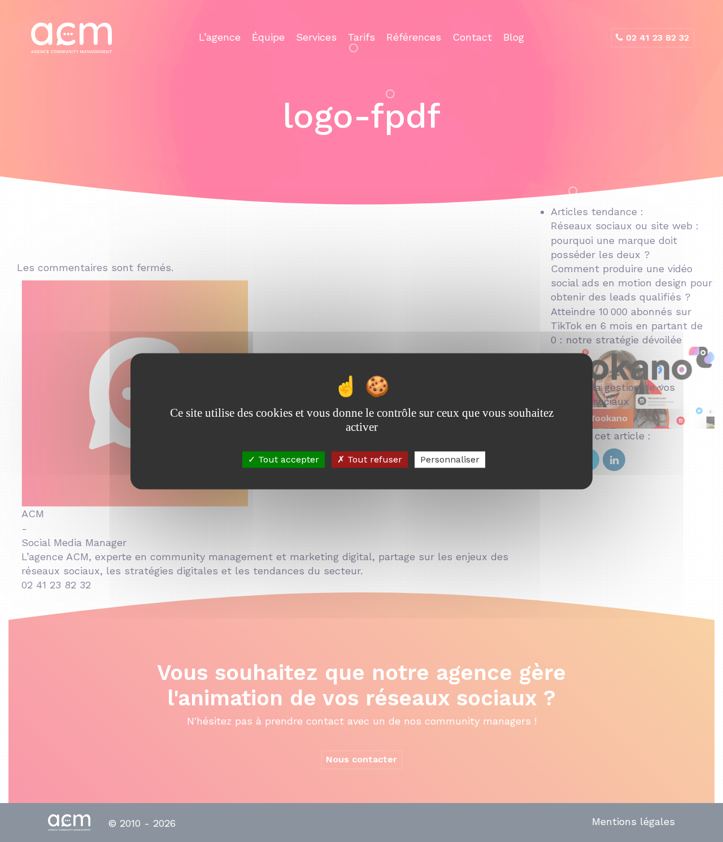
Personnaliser (450, 459)
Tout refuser (373, 459)
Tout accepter (287, 459)
